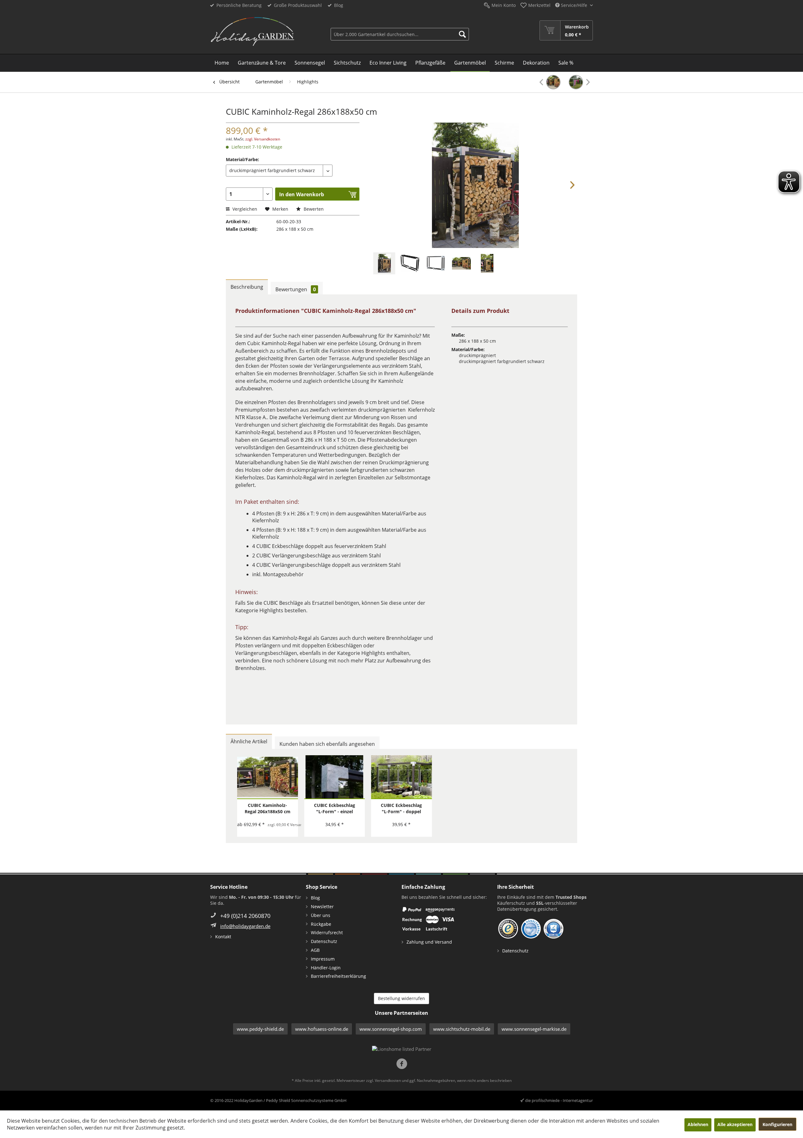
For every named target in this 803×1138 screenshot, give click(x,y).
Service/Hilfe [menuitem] (574, 5)
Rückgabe (321, 924)
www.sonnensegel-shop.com (390, 1029)
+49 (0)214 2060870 (245, 915)
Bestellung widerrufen (401, 998)
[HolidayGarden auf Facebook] (401, 1064)
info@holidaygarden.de (245, 926)
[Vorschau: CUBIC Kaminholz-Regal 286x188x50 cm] (384, 263)
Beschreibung (247, 286)
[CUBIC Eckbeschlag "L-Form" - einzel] (334, 777)
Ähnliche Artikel (249, 741)
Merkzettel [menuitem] (539, 5)
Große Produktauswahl (298, 5)
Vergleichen (244, 209)
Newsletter (322, 906)
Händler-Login (326, 968)
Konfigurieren (777, 1124)
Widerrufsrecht (327, 932)
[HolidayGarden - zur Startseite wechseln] (252, 31)
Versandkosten (388, 1080)
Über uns (320, 915)
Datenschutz (324, 941)
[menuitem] (400, 30)
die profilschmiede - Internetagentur (559, 1100)
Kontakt (223, 937)
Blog (338, 5)
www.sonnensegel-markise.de (534, 1029)
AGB (315, 950)
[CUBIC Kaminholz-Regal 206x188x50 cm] (550, 82)
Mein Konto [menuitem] (504, 5)
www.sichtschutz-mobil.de (461, 1029)
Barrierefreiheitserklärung (338, 976)
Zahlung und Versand (429, 942)
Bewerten (313, 209)
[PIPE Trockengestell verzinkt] (579, 82)
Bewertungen (295, 289)
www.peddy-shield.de (260, 1029)
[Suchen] (462, 34)
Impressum (323, 959)
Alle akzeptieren (734, 1124)
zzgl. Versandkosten (262, 139)
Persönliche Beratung (239, 5)
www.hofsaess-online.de (321, 1029)
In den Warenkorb (301, 194)
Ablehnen (698, 1124)
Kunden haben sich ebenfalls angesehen (327, 743)
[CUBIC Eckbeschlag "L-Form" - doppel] (401, 777)
